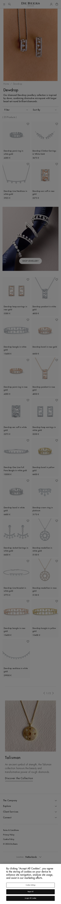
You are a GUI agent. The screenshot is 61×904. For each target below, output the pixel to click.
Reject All (30, 891)
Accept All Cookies (30, 898)
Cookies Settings (31, 885)
